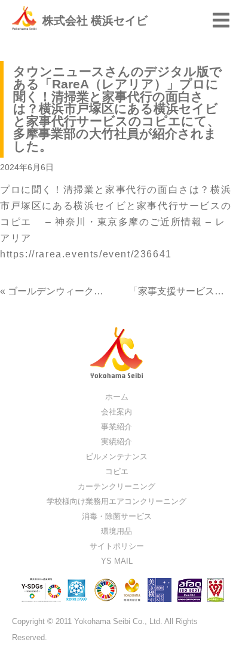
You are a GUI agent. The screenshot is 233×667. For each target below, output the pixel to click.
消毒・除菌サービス (117, 516)
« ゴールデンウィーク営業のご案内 (75, 291)
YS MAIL (117, 561)
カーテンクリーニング (116, 486)
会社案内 (116, 411)
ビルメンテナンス (116, 456)
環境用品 (116, 531)
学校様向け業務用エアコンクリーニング (116, 501)
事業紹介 (116, 426)
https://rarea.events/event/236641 (86, 254)
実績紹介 (116, 441)
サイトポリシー (117, 546)
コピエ (116, 471)
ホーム (116, 396)
